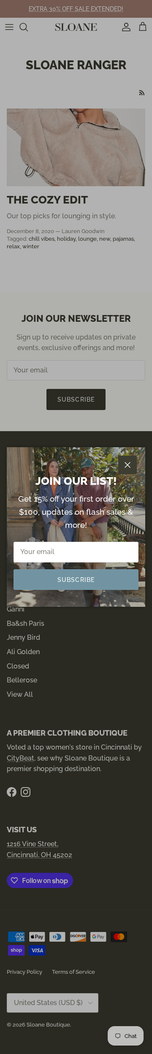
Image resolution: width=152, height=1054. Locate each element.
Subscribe (76, 579)
